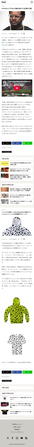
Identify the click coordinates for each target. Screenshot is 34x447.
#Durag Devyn (6, 376)
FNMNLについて (17, 424)
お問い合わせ (17, 427)
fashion (3, 209)
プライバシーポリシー (17, 432)
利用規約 (17, 429)
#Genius (4, 147)
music (3, 6)
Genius (4, 45)
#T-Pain (9, 147)
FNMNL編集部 (13, 33)
